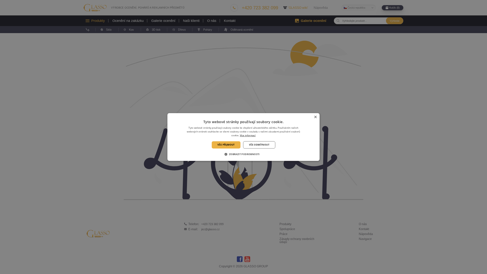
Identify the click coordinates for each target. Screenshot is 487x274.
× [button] (315, 117)
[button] (243, 154)
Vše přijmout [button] (226, 144)
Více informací (248, 135)
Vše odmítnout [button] (259, 144)
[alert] (243, 137)
